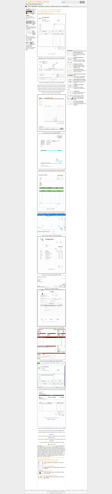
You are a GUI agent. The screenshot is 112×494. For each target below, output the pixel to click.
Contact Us (47, 6)
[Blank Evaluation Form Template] (70, 82)
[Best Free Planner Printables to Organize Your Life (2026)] (29, 44)
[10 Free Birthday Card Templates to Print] (40, 478)
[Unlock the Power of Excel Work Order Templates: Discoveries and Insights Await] (70, 75)
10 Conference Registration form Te (50, 461)
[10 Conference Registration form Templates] (40, 464)
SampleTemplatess (37, 1)
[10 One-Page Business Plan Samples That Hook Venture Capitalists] (29, 13)
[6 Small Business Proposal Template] (70, 87)
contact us (52, 456)
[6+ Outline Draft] (70, 94)
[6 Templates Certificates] (70, 67)
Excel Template (81, 490)
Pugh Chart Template (48, 470)
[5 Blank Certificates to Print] (70, 99)
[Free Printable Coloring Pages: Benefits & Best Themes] (29, 23)
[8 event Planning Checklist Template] (70, 60)
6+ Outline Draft (76, 91)
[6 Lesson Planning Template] (40, 469)
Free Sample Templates (55, 491)
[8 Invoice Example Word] (70, 55)
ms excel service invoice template (44, 458)
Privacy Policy (41, 6)
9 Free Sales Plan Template (79, 101)
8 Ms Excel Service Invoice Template (49, 445)
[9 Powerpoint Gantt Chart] (70, 72)
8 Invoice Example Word (78, 52)
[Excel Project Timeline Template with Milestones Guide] (29, 33)
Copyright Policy (34, 6)
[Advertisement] (76, 27)
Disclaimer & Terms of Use (56, 6)
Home (29, 6)
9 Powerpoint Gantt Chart (78, 69)
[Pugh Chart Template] (40, 473)
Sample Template (75, 490)
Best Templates (68, 490)
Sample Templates (44, 9)
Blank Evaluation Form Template (79, 79)
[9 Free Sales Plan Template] (70, 104)
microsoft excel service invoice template (45, 457)
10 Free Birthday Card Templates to (50, 475)
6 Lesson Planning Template (49, 466)
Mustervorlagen (62, 491)
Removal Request (65, 6)
